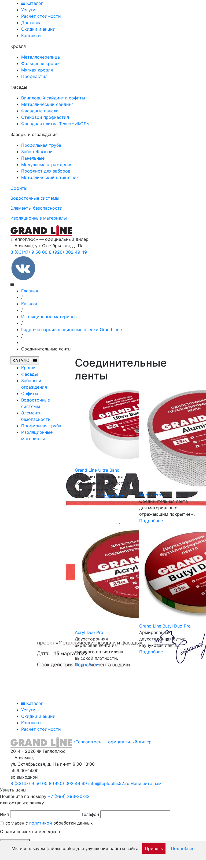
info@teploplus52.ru (108, 783)
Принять (154, 848)
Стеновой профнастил (45, 117)
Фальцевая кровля (41, 63)
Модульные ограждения (46, 164)
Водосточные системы (34, 198)
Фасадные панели (40, 110)
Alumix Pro (150, 494)
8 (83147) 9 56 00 (28, 252)
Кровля (28, 367)
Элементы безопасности (36, 208)
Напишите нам (146, 783)
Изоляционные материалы (38, 218)
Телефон (90, 814)
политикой (40, 823)
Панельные (33, 158)
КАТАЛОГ (23, 360)
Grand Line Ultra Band (97, 470)
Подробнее (112, 496)
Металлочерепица (40, 57)
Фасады (29, 374)
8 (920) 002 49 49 (68, 252)
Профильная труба (41, 145)
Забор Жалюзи (37, 151)
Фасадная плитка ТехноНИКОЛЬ (55, 123)
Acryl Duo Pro (89, 632)
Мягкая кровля (37, 70)
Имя (4, 814)
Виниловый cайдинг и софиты (53, 98)
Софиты (18, 188)
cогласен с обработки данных (49, 823)
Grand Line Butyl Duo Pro (165, 626)
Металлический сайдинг (47, 104)
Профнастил (34, 76)
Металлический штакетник (50, 177)
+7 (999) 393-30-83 (69, 796)
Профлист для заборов (45, 171)
